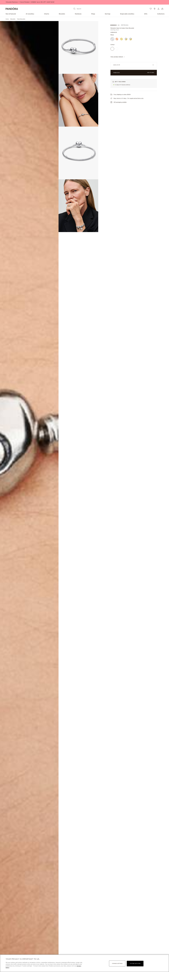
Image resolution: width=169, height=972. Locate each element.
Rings (93, 14)
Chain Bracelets (21, 19)
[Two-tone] (126, 39)
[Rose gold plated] (117, 39)
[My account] (158, 9)
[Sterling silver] (112, 39)
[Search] (74, 9)
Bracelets (62, 14)
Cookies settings (117, 963)
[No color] (112, 49)
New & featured (11, 14)
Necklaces (78, 14)
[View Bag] (162, 9)
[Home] (12, 9)
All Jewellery (30, 14)
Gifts (145, 14)
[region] (84, 963)
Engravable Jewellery (127, 14)
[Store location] (155, 9)
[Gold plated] (121, 39)
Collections (160, 14)
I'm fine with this (135, 963)
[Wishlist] (151, 9)
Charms (46, 14)
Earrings (107, 14)
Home (7, 19)
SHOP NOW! (50, 2)
